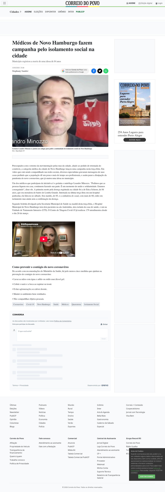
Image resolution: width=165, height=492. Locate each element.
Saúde (70, 419)
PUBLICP (80, 11)
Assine (132, 3)
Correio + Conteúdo (134, 405)
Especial (100, 426)
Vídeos (42, 408)
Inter (99, 408)
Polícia (41, 426)
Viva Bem (130, 416)
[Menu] (4, 3)
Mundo (71, 405)
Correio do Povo (133, 443)
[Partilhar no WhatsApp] (105, 70)
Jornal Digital (102, 443)
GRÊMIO (62, 11)
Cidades (14, 12)
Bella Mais (101, 416)
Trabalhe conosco (17, 460)
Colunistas (14, 423)
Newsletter (14, 412)
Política (42, 416)
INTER (71, 11)
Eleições (13, 408)
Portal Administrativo (106, 457)
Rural (70, 408)
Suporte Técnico (104, 471)
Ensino (71, 416)
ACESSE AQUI (134, 140)
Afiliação (13, 443)
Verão (70, 423)
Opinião (13, 419)
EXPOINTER (50, 11)
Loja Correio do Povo (106, 446)
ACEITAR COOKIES (146, 476)
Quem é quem (16, 456)
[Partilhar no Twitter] (99, 70)
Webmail (100, 464)
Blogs (12, 426)
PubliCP (13, 416)
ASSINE (28, 11)
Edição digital (146, 3)
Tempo (71, 412)
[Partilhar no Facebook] (93, 70)
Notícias (42, 412)
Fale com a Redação (47, 446)
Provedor (101, 461)
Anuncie (71, 443)
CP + (99, 453)
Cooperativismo (133, 408)
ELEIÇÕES (38, 11)
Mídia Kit (71, 450)
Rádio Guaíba (132, 446)
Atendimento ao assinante (50, 443)
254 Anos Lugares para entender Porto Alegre (130, 133)
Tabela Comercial (75, 453)
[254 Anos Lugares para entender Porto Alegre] (135, 104)
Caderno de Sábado (105, 423)
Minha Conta (102, 468)
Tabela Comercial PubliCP (78, 457)
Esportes (71, 426)
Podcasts (43, 405)
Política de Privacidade (19, 463)
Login (160, 3)
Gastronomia (102, 419)
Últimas (13, 405)
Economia (43, 419)
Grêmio (100, 405)
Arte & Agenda (103, 412)
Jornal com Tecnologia (135, 412)
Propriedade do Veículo (20, 446)
